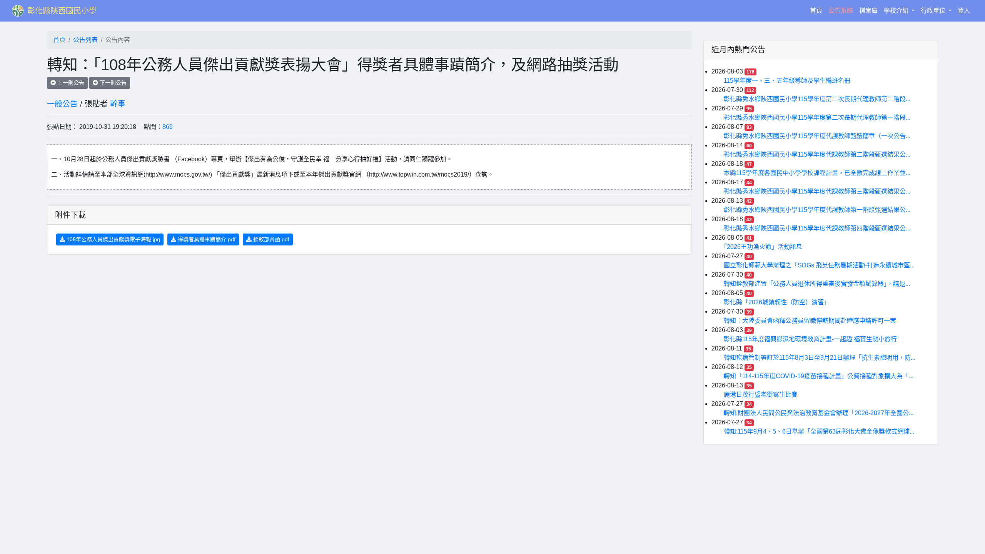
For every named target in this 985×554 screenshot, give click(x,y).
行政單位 (934, 10)
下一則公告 (112, 83)
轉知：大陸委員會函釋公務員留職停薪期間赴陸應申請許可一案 (810, 320)
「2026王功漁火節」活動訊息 (763, 247)
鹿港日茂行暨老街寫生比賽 (761, 394)
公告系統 (840, 10)
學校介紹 (897, 10)
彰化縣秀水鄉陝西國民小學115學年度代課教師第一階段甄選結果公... (817, 210)
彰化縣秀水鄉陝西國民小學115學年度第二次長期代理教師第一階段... (817, 117)
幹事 (117, 104)
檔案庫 (868, 10)
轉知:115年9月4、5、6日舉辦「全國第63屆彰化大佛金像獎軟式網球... (819, 431)
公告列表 (85, 40)
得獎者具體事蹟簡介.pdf (205, 239)
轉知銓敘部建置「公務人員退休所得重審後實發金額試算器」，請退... (817, 283)
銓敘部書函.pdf (270, 239)
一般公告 (62, 104)
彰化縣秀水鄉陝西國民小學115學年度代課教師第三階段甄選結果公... (817, 191)
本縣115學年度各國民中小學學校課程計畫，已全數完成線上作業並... (817, 173)
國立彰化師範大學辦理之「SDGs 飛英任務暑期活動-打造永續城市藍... (819, 265)
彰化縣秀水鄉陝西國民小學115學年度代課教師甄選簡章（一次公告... (817, 136)
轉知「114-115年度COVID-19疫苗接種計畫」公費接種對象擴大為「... (818, 376)
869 (167, 126)
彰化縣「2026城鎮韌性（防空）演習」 (777, 302)
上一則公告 (70, 83)
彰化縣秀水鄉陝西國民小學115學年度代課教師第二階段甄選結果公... (817, 154)
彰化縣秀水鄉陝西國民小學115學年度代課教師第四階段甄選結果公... (817, 228)
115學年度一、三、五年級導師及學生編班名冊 (787, 80)
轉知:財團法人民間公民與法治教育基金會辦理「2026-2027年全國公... (818, 413)
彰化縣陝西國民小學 (62, 11)
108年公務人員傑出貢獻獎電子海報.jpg (112, 239)
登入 (964, 10)
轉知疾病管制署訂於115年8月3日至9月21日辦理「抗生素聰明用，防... (819, 357)
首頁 (817, 10)
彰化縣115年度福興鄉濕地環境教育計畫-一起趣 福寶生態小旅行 (810, 339)
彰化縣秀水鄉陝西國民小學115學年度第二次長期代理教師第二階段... (817, 99)
